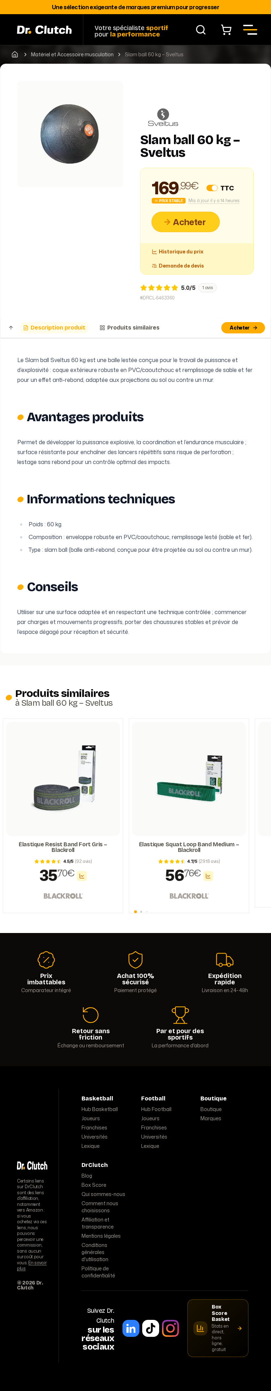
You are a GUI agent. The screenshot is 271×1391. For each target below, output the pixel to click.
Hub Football (156, 1109)
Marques (210, 1118)
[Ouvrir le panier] (226, 30)
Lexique (91, 1146)
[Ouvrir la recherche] (201, 30)
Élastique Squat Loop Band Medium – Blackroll (189, 847)
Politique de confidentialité (98, 1272)
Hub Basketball (100, 1109)
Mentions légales (101, 1235)
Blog (87, 1175)
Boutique (211, 1109)
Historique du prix (181, 251)
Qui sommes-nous (103, 1194)
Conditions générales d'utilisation (95, 1252)
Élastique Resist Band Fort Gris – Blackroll (63, 847)
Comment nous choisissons (100, 1207)
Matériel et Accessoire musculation (72, 54)
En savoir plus (32, 1266)
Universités (95, 1136)
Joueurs (91, 1118)
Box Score (94, 1184)
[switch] (212, 188)
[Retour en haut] (11, 328)
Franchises (94, 1127)
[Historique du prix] (82, 876)
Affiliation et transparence (98, 1223)
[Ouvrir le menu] (250, 29)
